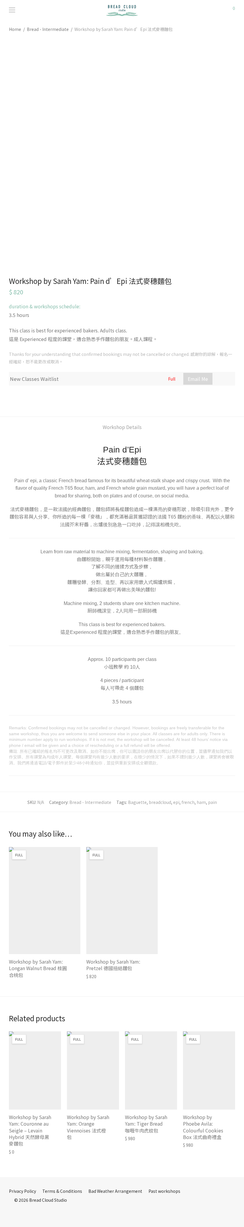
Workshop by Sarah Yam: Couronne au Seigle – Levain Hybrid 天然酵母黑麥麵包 (30, 1130)
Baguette (137, 802)
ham (201, 802)
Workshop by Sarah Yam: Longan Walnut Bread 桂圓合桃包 (38, 968)
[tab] (122, 427)
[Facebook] (10, 1213)
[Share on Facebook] (11, 397)
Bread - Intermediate (48, 29)
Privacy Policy (22, 1191)
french (188, 802)
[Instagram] (20, 1213)
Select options (20, 974)
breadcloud (160, 802)
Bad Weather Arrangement (115, 1191)
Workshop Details (122, 427)
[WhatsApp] (29, 1213)
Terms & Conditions (62, 1191)
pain (212, 802)
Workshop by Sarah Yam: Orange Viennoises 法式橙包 (88, 1126)
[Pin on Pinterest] (28, 397)
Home (15, 29)
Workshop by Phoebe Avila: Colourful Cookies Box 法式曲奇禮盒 (203, 1126)
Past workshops (164, 1191)
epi (176, 802)
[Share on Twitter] (20, 397)
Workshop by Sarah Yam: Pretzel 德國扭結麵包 (113, 965)
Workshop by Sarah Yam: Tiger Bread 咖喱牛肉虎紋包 (146, 1123)
